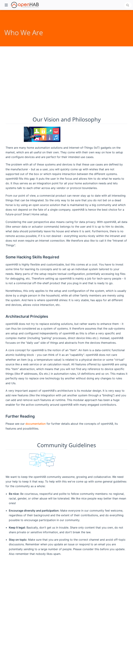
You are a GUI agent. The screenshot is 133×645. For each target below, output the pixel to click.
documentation (35, 423)
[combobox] (128, 5)
